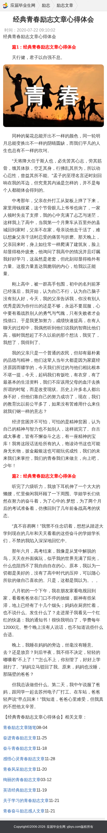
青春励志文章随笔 (19, 727)
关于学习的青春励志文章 (26, 800)
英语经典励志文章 (19, 790)
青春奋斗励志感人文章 (24, 811)
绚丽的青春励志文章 (22, 779)
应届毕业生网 (22, 5)
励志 (46, 5)
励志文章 (65, 5)
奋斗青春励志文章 (19, 748)
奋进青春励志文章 (19, 738)
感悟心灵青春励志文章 (24, 759)
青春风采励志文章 (19, 769)
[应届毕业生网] (5, 5)
